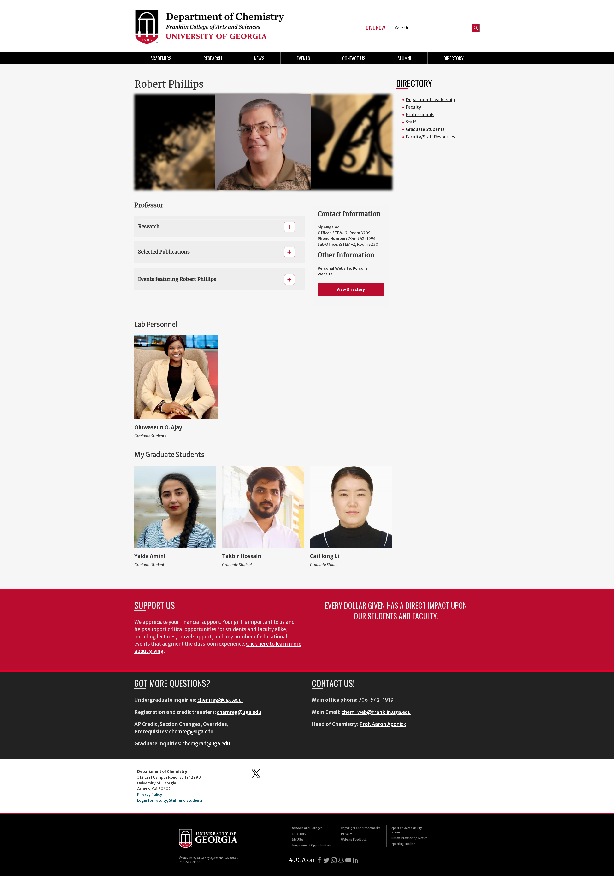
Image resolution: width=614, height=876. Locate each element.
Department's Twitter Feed (256, 773)
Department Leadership (430, 99)
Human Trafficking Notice (408, 838)
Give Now (375, 28)
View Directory (351, 289)
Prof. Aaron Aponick (383, 724)
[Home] (218, 24)
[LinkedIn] (355, 860)
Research (212, 58)
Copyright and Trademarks (360, 828)
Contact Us (353, 58)
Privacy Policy (149, 794)
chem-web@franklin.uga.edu (376, 712)
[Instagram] (334, 860)
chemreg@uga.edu (220, 700)
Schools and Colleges (307, 828)
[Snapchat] (341, 860)
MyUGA (297, 839)
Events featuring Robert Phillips (177, 279)
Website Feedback (353, 839)
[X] (326, 860)
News (259, 58)
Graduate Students (425, 129)
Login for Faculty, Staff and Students (170, 800)
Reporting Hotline (402, 844)
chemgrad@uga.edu (206, 744)
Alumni (404, 58)
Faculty (413, 107)
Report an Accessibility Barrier (406, 830)
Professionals (420, 114)
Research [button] (149, 226)
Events (303, 58)
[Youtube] (348, 860)
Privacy (346, 833)
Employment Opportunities (311, 845)
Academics (160, 58)
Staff (411, 122)
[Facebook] (319, 860)
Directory (453, 58)
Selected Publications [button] (164, 252)
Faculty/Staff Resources (430, 137)
